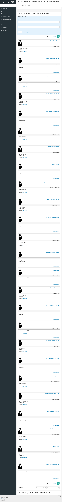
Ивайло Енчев (56, 446)
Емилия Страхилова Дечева (52, 340)
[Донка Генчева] (20, 166)
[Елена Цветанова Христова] (20, 254)
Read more (2, 498)
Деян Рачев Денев (54, 40)
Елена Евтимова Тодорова (53, 234)
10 (50, 36)
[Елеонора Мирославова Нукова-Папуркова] (20, 289)
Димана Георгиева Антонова (52, 93)
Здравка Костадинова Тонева (52, 393)
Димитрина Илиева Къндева (52, 111)
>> (58, 487)
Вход (23, 5)
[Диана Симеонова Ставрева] (20, 60)
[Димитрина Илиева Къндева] (20, 113)
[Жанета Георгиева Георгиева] (20, 360)
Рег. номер (20, 19)
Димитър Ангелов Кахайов (52, 146)
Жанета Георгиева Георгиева (52, 358)
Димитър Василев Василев (52, 129)
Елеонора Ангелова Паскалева (52, 305)
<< (36, 487)
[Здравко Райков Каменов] (20, 413)
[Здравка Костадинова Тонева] (20, 395)
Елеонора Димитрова (54, 323)
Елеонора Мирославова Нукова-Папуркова (49, 287)
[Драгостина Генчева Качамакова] (20, 183)
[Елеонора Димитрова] (20, 324)
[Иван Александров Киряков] (20, 466)
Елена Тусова (56, 270)
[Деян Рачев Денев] (20, 42)
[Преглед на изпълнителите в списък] (58, 36)
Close (60, 496)
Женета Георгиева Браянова (52, 376)
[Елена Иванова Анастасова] (20, 219)
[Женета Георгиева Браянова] (20, 377)
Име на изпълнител (21, 24)
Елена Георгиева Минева (53, 199)
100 (55, 36)
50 (53, 36)
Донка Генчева (56, 164)
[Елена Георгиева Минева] (20, 201)
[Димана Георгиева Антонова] (20, 95)
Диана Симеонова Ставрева (52, 58)
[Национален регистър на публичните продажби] (8, 2)
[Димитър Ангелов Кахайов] (20, 148)
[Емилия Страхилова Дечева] (20, 342)
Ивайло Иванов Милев (53, 429)
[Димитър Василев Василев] (20, 130)
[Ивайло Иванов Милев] (20, 430)
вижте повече (56, 72)
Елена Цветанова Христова (52, 252)
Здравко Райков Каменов (53, 411)
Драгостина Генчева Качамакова (51, 182)
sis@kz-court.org (24, 457)
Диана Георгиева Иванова (53, 76)
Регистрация (27, 5)
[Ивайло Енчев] (20, 448)
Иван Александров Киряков (52, 464)
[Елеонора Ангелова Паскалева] (20, 307)
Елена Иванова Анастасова (52, 217)
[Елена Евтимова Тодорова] (20, 236)
